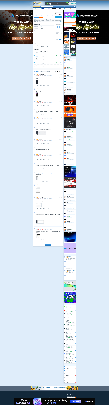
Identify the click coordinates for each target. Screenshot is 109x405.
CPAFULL (37, 52)
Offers (61, 6)
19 (55, 242)
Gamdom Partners (67, 344)
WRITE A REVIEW (47, 244)
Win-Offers (67, 340)
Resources (71, 6)
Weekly (44, 32)
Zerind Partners (67, 351)
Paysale (67, 347)
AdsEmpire (67, 329)
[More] (61, 21)
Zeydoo (67, 333)
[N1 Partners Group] (54, 9)
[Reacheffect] (60, 9)
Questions (48, 71)
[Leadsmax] (72, 9)
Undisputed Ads (68, 322)
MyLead (67, 337)
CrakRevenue (67, 325)
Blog (76, 6)
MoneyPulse (67, 354)
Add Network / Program (73, 0)
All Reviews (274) (36, 71)
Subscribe (74, 25)
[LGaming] (43, 9)
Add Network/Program (43, 397)
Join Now (41, 17)
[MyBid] (49, 9)
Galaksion (50, 393)
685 (41, 26)
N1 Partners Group (67, 311)
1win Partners (67, 314)
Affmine (67, 307)
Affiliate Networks (42, 393)
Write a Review (36, 17)
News (66, 6)
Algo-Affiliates (68, 317)
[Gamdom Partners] (37, 9)
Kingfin (67, 358)
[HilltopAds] (66, 9)
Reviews (56, 6)
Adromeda (67, 362)
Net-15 (42, 32)
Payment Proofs (43, 71)
